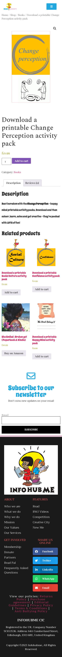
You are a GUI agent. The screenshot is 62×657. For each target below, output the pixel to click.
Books (21, 15)
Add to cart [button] (11, 292)
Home (5, 15)
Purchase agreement (29, 601)
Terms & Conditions (31, 608)
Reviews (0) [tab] (32, 183)
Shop (13, 15)
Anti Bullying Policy (31, 611)
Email (5, 415)
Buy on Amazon (13, 353)
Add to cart (21, 161)
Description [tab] (13, 183)
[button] (55, 28)
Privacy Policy (41, 605)
